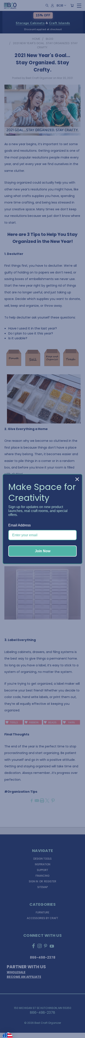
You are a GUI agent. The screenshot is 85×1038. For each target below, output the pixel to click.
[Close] (77, 479)
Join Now (42, 551)
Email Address (19, 525)
